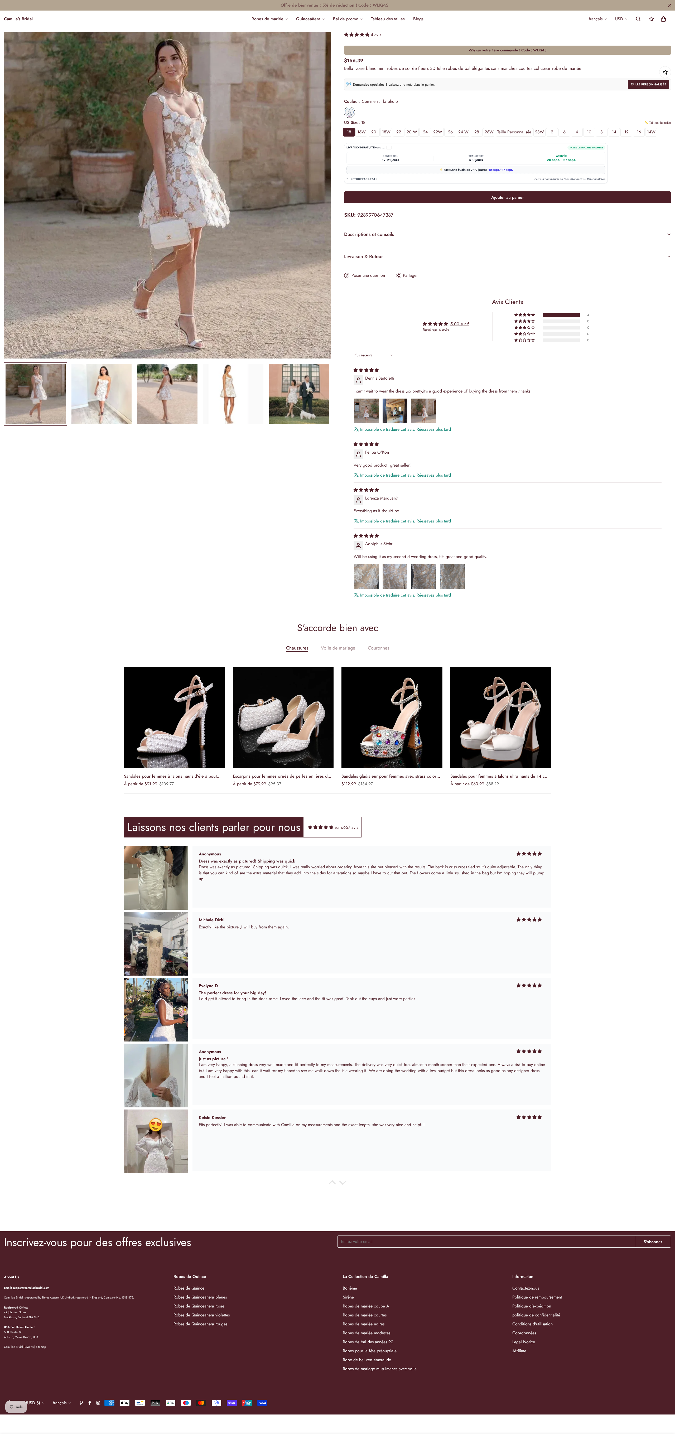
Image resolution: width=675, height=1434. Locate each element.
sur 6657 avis (346, 827)
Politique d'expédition (531, 1306)
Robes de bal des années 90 (368, 1342)
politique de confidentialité (536, 1315)
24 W (463, 132)
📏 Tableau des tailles (658, 122)
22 (398, 132)
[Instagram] (98, 1403)
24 (425, 132)
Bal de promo (345, 19)
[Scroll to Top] (665, 1405)
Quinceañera (308, 19)
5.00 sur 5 (459, 324)
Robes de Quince (188, 1288)
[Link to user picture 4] (452, 576)
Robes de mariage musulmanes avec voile (380, 1369)
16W (361, 132)
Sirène (348, 1297)
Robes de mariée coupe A (366, 1306)
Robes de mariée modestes (366, 1333)
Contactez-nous (525, 1288)
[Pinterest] (81, 1403)
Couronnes (378, 648)
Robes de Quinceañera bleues (200, 1297)
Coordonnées (524, 1333)
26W (489, 132)
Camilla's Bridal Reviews (18, 1347)
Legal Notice (523, 1342)
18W (386, 132)
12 (626, 132)
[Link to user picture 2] (395, 411)
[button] (663, 19)
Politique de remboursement (537, 1297)
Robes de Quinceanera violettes (201, 1315)
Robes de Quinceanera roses (198, 1306)
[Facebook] (89, 1403)
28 (476, 132)
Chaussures (297, 648)
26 (450, 132)
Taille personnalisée (648, 84)
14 (614, 132)
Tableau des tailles (388, 19)
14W (651, 132)
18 (349, 132)
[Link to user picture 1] (366, 411)
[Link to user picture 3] (423, 411)
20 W (412, 132)
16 (639, 132)
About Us (11, 1277)
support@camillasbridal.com (31, 1288)
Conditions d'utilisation (532, 1324)
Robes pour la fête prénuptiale (370, 1351)
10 (589, 132)
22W (437, 132)
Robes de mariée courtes (365, 1315)
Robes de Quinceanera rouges (200, 1324)
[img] (366, 370)
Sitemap (41, 1347)
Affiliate (519, 1351)
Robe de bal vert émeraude (367, 1360)
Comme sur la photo (349, 112)
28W (539, 132)
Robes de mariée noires (363, 1324)
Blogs (418, 19)
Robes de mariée (267, 19)
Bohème (350, 1288)
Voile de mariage (338, 648)
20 (373, 132)
